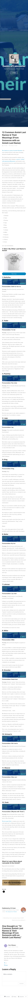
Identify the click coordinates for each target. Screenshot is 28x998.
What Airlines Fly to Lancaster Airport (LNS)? (13, 918)
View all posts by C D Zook (11, 911)
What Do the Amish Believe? (18, 920)
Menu (14, 72)
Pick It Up (14, 273)
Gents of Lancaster (14, 66)
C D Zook (5, 145)
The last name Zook (6, 821)
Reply (6, 965)
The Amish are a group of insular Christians (12, 150)
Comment (21, 983)
